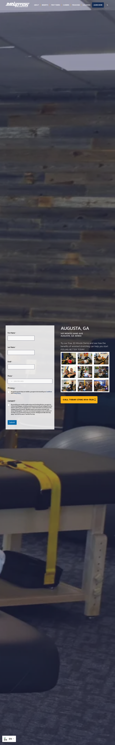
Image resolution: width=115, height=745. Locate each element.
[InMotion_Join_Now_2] (85, 358)
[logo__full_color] (18, 4)
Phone (10, 376)
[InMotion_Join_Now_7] (69, 385)
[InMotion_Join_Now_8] (85, 385)
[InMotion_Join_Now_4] (69, 372)
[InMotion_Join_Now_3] (101, 358)
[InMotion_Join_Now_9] (101, 385)
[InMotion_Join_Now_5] (85, 372)
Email (10, 362)
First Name (12, 333)
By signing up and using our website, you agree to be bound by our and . (31, 392)
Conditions (49, 392)
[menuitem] (36, 5)
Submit (12, 422)
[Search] (107, 5)
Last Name (12, 347)
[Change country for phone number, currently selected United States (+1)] (10, 381)
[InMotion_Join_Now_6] (101, 372)
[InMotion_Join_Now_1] (69, 358)
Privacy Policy (17, 393)
